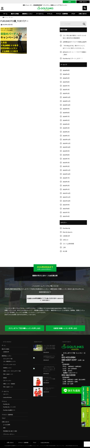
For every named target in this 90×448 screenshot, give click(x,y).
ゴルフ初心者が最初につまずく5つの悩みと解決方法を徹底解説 (74, 37)
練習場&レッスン (27, 13)
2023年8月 (66, 155)
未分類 (65, 251)
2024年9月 (66, 109)
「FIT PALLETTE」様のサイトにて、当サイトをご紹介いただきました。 (74, 47)
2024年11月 (66, 101)
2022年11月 (66, 170)
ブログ (73, 13)
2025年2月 (66, 93)
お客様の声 (66, 236)
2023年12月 (66, 139)
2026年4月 (66, 78)
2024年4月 (66, 124)
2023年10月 (66, 147)
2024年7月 (66, 116)
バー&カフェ (40, 13)
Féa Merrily (66, 228)
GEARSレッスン (7, 367)
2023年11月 (66, 143)
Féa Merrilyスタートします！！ (73, 58)
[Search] (84, 24)
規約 (4, 428)
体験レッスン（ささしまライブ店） (12, 371)
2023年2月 (66, 166)
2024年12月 (66, 97)
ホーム (5, 13)
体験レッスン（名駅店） (9, 383)
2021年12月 (66, 193)
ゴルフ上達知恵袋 (68, 243)
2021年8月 (66, 208)
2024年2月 (66, 132)
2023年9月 (66, 151)
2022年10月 (66, 174)
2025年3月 (66, 89)
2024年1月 (66, 135)
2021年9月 (66, 205)
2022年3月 (66, 181)
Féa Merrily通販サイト (9, 410)
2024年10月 (66, 105)
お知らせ (65, 240)
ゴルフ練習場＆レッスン (9, 361)
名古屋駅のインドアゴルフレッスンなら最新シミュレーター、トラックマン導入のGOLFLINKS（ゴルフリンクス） (38, 445)
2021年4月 (66, 216)
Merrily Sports (67, 232)
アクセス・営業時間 (62, 13)
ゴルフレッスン (7, 380)
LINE (69, 2)
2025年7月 (66, 86)
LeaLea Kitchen (7, 397)
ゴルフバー (6, 394)
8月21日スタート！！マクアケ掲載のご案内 (74, 53)
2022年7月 (66, 178)
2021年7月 (66, 212)
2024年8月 (66, 112)
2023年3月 (66, 162)
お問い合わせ (83, 1)
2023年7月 (66, 159)
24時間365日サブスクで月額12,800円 (74, 42)
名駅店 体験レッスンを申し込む (65, 328)
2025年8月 (66, 82)
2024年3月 (66, 128)
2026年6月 (66, 74)
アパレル (49, 13)
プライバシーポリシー (9, 434)
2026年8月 (66, 70)
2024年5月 (66, 120)
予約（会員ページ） (8, 374)
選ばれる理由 (15, 13)
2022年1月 (66, 189)
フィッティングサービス (9, 364)
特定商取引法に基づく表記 (10, 431)
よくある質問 (6, 424)
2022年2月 (66, 185)
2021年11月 (66, 197)
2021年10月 (66, 201)
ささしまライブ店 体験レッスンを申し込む (25, 328)
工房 (64, 247)
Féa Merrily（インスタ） (9, 407)
